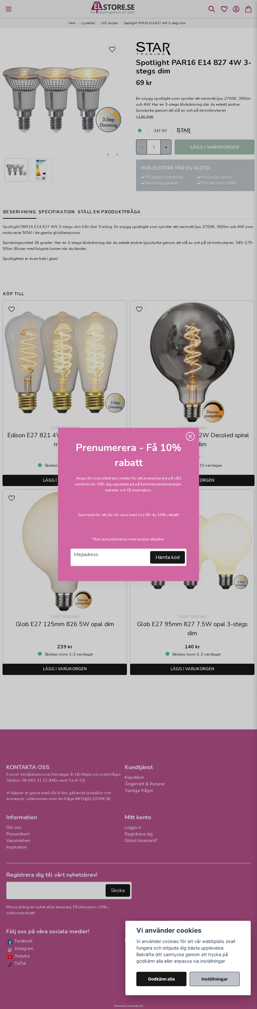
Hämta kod (167, 557)
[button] (190, 436)
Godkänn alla (161, 978)
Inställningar (215, 978)
